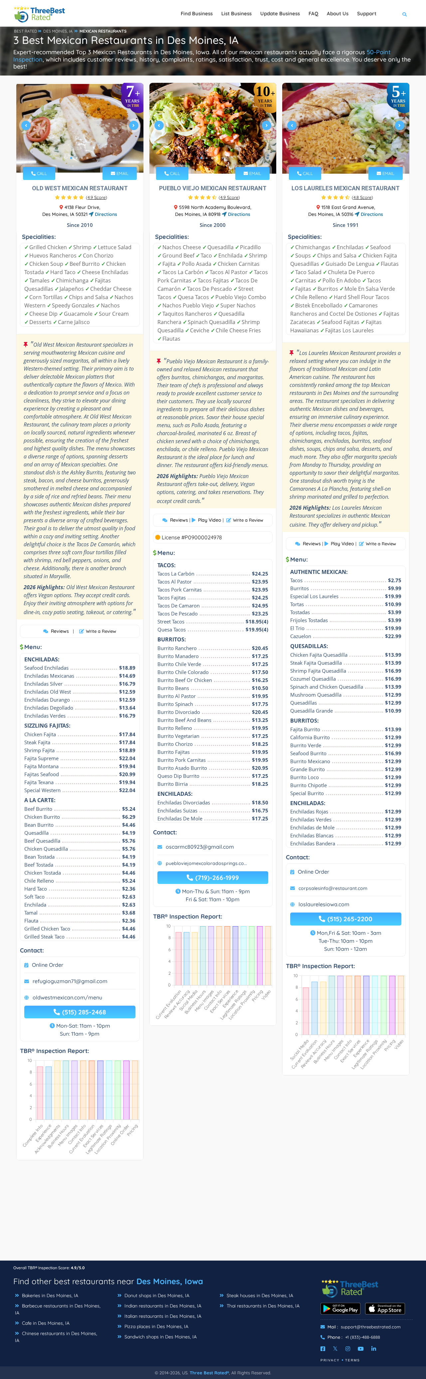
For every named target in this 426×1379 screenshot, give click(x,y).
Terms (352, 1360)
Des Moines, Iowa (169, 1281)
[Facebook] (322, 1349)
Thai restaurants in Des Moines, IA (262, 1306)
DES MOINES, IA (58, 31)
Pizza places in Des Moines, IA (155, 1326)
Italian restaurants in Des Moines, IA (162, 1316)
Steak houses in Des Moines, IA (259, 1295)
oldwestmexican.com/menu (67, 997)
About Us (337, 13)
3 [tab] (82, 158)
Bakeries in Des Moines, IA (49, 1295)
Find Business (197, 13)
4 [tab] (87, 158)
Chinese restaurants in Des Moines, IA (56, 1336)
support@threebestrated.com (371, 1326)
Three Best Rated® (209, 1372)
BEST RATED (25, 31)
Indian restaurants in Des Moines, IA (162, 1306)
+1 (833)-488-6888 (362, 1337)
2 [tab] (77, 158)
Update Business (280, 13)
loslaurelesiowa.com (324, 904)
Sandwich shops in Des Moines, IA (160, 1337)
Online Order (47, 964)
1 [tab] (71, 158)
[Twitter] (335, 1349)
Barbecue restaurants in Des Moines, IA (58, 1309)
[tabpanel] (79, 128)
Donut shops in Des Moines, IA (156, 1295)
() (96, 197)
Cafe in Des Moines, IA (45, 1323)
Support (366, 13)
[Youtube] (361, 1349)
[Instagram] (347, 1349)
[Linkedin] (373, 1349)
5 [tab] (223, 158)
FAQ (313, 13)
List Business (236, 13)
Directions (105, 214)
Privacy (330, 1360)
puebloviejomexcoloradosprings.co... (206, 863)
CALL (41, 173)
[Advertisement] (213, 1213)
